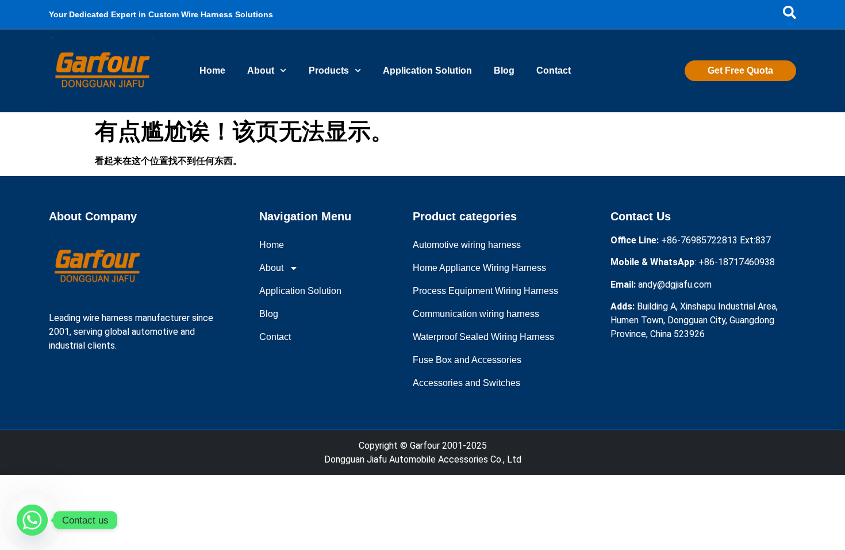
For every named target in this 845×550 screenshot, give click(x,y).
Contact (553, 70)
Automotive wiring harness (467, 245)
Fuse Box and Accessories (467, 360)
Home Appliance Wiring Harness (479, 268)
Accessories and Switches (466, 383)
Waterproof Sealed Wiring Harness (483, 337)
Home (212, 70)
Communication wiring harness (476, 314)
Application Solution (427, 70)
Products (329, 70)
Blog (504, 70)
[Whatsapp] (32, 520)
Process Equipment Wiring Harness (485, 291)
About (260, 70)
